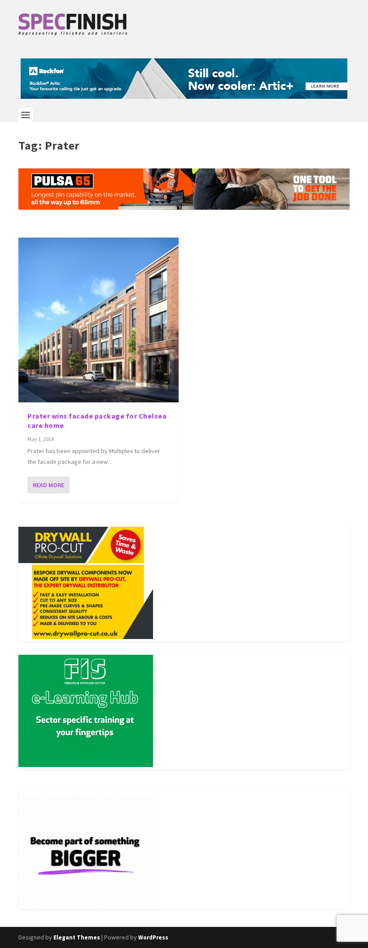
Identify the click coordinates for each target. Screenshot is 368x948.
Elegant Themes (76, 937)
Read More (48, 485)
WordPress (153, 937)
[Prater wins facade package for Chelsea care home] (98, 320)
